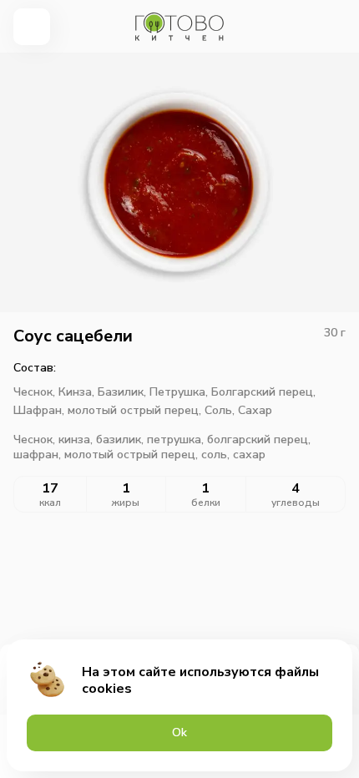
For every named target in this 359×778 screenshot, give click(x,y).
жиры (125, 502)
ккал (50, 502)
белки (205, 502)
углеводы (295, 502)
